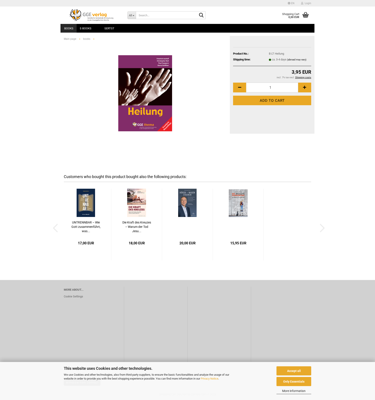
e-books (85, 28)
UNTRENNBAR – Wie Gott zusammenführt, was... (85, 227)
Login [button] (307, 3)
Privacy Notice (209, 378)
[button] (291, 3)
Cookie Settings (73, 296)
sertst (109, 28)
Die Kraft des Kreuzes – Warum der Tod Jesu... (136, 227)
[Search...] (201, 15)
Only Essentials (293, 381)
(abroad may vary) (296, 59)
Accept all (294, 371)
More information (294, 391)
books (68, 28)
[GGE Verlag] (92, 15)
